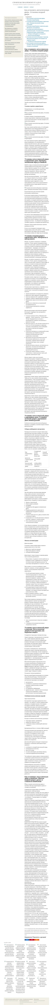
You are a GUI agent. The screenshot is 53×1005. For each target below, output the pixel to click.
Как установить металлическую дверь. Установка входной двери (36, 19)
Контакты (21, 999)
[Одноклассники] (36, 940)
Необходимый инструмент (29, 931)
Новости (26, 7)
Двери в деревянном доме (35, 930)
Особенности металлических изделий (37, 41)
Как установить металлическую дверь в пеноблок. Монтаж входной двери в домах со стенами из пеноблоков (37, 44)
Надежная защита (27, 933)
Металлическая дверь (31, 928)
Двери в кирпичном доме (40, 928)
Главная (20, 7)
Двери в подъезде (37, 931)
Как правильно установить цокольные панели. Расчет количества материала (11, 30)
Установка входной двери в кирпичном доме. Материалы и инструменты (37, 26)
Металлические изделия (35, 933)
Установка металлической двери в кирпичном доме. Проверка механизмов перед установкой (38, 23)
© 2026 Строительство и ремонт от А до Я (12, 999)
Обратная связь (36, 999)
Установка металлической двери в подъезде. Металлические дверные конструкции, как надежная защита (37, 38)
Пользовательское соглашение (28, 999)
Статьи (31, 7)
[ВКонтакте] (27, 940)
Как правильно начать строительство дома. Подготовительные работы (11, 48)
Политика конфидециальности (24, 1000)
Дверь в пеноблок (42, 933)
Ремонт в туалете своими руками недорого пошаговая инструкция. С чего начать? (13, 39)
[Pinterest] (31, 940)
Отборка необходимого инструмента (36, 34)
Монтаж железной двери (34, 35)
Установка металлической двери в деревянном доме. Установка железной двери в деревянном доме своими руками (38, 30)
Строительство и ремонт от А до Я (26, 2)
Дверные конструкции (43, 931)
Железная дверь (42, 930)
